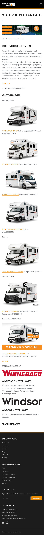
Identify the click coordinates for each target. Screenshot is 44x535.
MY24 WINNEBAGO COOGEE (13, 229)
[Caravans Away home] (8, 4)
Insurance (5, 446)
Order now (6, 83)
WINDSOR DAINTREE (10, 311)
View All (5, 361)
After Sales (5, 455)
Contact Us (5, 443)
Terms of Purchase (8, 474)
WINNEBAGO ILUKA (10, 131)
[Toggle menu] (41, 4)
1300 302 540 (12, 516)
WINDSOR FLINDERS (10, 194)
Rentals (4, 458)
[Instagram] (7, 522)
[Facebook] (3, 522)
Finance (4, 449)
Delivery (4, 483)
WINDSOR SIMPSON (10, 164)
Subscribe (37, 498)
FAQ (3, 468)
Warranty (5, 471)
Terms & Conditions (8, 477)
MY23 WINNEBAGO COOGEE (13, 353)
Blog (3, 452)
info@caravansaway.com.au (15, 519)
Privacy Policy (6, 480)
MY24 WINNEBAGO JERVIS (12, 272)
